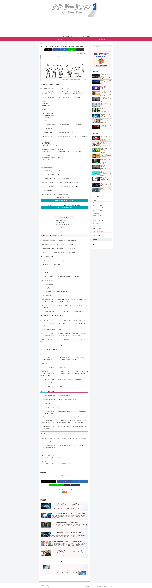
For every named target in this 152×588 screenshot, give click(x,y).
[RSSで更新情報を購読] (65, 492)
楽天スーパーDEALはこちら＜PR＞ (64, 207)
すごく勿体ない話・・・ (61, 222)
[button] (80, 49)
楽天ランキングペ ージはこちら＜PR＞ (64, 200)
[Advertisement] (76, 26)
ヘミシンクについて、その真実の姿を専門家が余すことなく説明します (57, 463)
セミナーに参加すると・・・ (62, 227)
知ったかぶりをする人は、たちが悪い (64, 224)
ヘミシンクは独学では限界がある (62, 220)
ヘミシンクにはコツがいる (62, 226)
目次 (62, 217)
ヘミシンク (43, 472)
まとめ (56, 229)
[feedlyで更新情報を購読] (63, 492)
